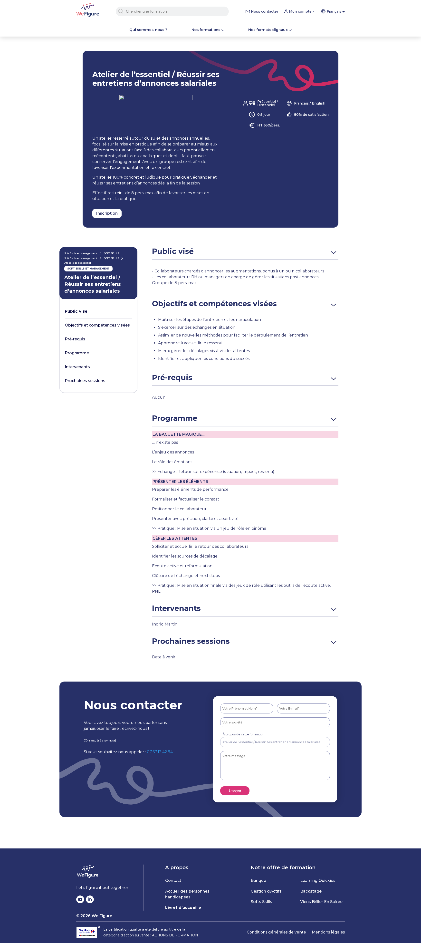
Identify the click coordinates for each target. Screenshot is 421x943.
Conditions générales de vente (276, 932)
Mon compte (300, 11)
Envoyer (235, 790)
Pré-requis (75, 339)
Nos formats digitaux (268, 29)
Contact (173, 880)
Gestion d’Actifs (266, 891)
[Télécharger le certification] (88, 932)
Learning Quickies (317, 880)
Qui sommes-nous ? (148, 29)
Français (334, 11)
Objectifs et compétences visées (97, 325)
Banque (258, 880)
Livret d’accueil (181, 907)
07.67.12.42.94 (160, 752)
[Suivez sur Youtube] (80, 899)
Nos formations (205, 29)
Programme (77, 353)
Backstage (311, 891)
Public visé (76, 311)
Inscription (107, 213)
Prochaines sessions (85, 380)
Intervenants (77, 367)
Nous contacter (264, 11)
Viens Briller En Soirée (321, 901)
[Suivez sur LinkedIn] (90, 899)
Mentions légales (328, 932)
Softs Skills (261, 901)
